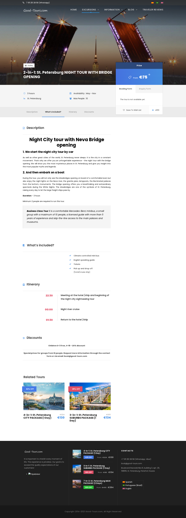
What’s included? (53, 112)
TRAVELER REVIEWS (153, 9)
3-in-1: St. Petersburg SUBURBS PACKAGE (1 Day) (83, 417)
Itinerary (73, 112)
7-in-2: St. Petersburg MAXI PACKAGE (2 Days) (97, 482)
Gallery (30, 65)
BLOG (131, 9)
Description (32, 112)
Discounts (89, 112)
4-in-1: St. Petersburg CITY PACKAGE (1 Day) (37, 416)
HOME (73, 9)
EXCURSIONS (89, 9)
